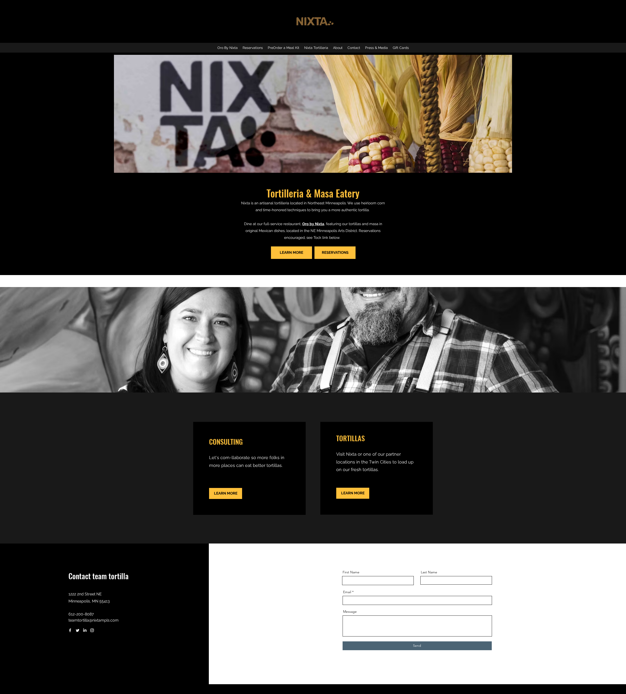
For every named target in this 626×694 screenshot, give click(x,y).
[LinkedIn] (85, 630)
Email (347, 592)
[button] (316, 47)
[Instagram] (92, 630)
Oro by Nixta (313, 224)
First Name (351, 572)
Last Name (429, 572)
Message (350, 611)
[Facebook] (70, 630)
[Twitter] (77, 630)
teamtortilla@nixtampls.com (93, 620)
